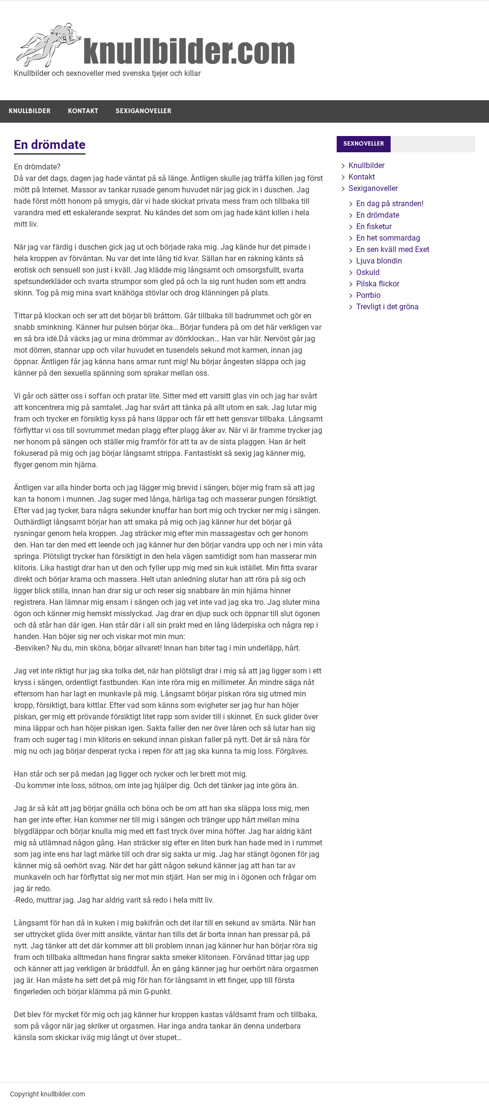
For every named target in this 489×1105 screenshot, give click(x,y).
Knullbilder (30, 111)
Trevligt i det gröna (387, 306)
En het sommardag (388, 237)
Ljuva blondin (379, 260)
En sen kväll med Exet (392, 249)
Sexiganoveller (143, 111)
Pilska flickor (377, 283)
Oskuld (368, 272)
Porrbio (368, 295)
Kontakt (83, 111)
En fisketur (374, 226)
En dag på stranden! (390, 203)
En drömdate (377, 215)
